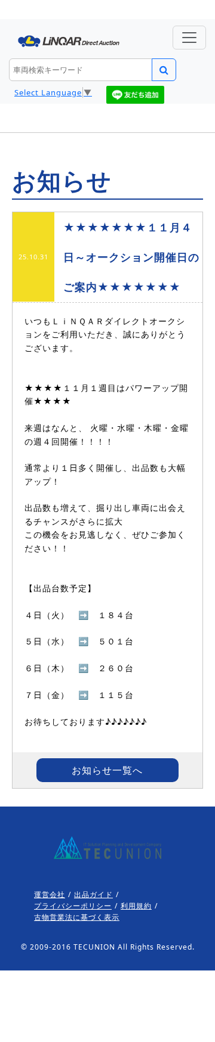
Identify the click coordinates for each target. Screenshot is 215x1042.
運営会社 (49, 894)
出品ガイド (93, 894)
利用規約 (136, 906)
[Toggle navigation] (189, 37)
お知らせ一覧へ (107, 770)
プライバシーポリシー (73, 906)
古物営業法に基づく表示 (76, 917)
